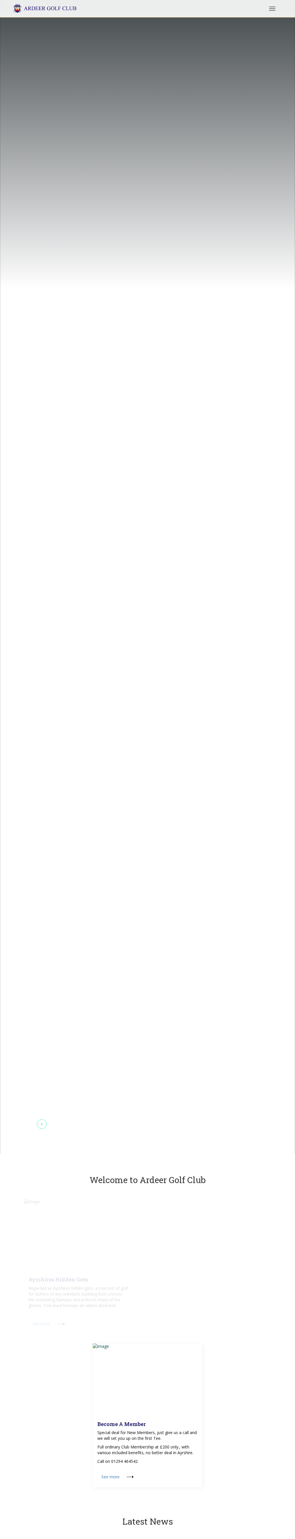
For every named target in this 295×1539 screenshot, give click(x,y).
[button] (30, 1124)
